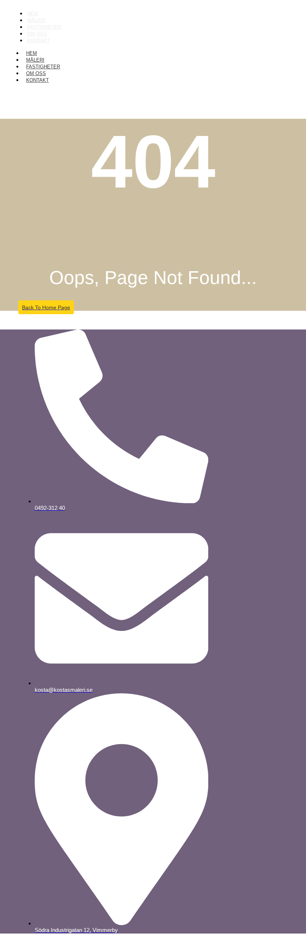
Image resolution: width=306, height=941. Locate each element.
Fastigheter (43, 66)
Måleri (35, 60)
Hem (31, 53)
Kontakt (38, 40)
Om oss (36, 73)
